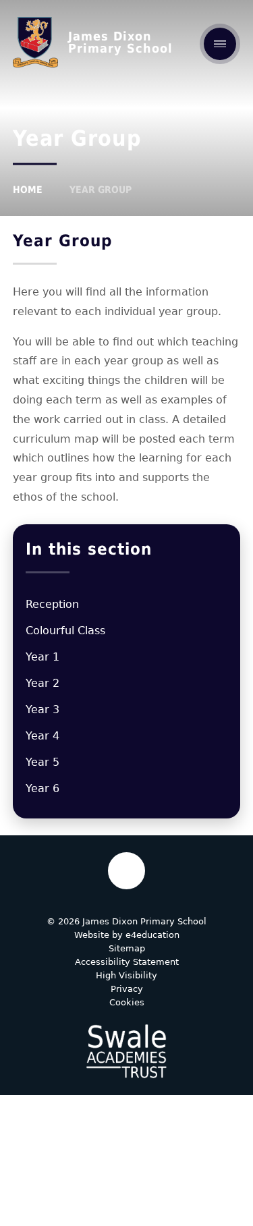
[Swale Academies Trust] (126, 1051)
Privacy (127, 989)
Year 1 (42, 656)
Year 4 (42, 735)
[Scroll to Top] (126, 870)
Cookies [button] (126, 1002)
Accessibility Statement (127, 962)
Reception (52, 604)
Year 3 (42, 709)
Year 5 (42, 762)
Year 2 (42, 683)
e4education (152, 935)
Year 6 (42, 788)
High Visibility (126, 975)
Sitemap (127, 948)
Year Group (100, 189)
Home (28, 189)
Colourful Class (65, 630)
